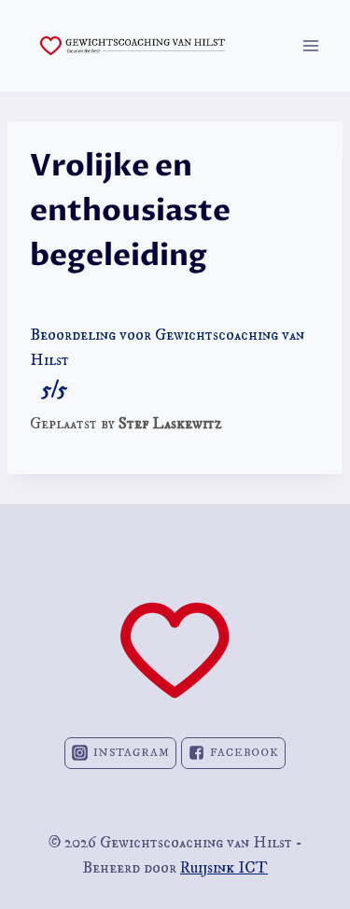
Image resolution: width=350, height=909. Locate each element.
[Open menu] (310, 45)
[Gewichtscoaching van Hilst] (132, 46)
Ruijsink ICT (224, 868)
